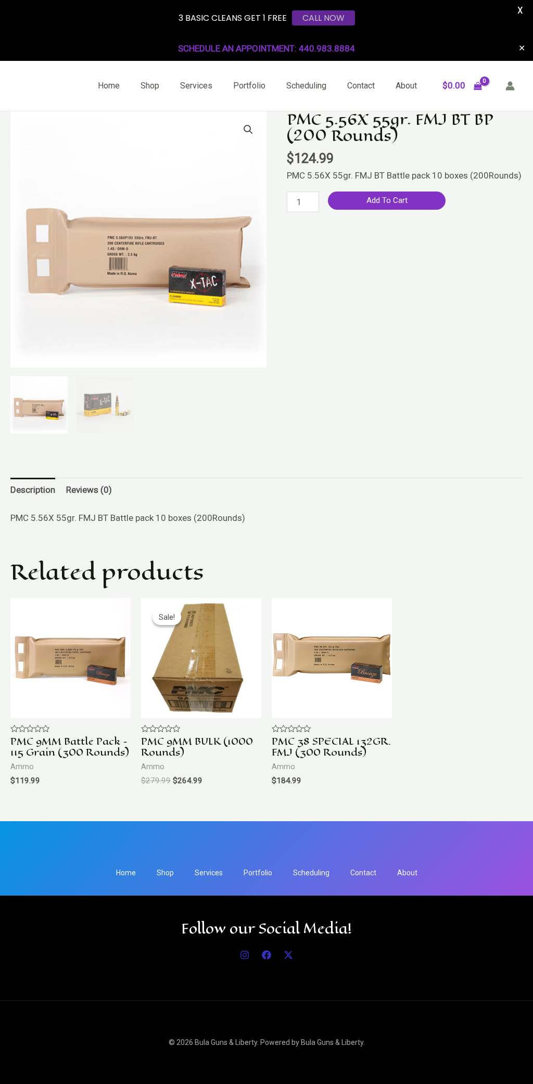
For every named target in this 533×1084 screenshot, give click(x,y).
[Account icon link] (510, 86)
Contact (361, 86)
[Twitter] (288, 955)
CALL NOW (323, 18)
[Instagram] (244, 955)
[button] (248, 129)
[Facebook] (266, 955)
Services (196, 86)
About (406, 86)
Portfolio (249, 86)
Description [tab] (32, 489)
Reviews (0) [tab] (89, 489)
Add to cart (387, 200)
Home (109, 86)
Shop (150, 86)
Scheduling (306, 86)
